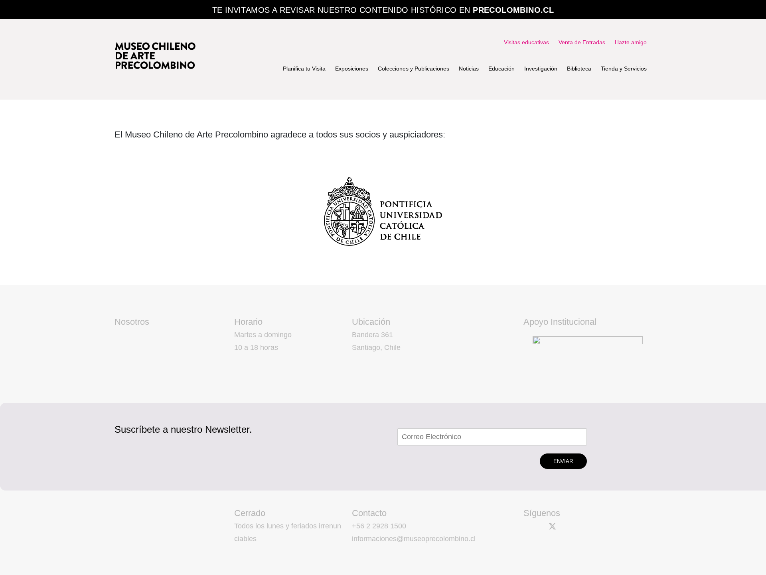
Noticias (469, 68)
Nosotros (132, 322)
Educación (501, 68)
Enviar (563, 461)
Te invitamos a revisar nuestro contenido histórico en (383, 10)
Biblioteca (579, 68)
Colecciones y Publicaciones (413, 68)
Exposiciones (351, 68)
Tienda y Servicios (624, 68)
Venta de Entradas (582, 42)
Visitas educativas (526, 42)
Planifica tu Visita (304, 68)
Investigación (540, 68)
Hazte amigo (631, 42)
